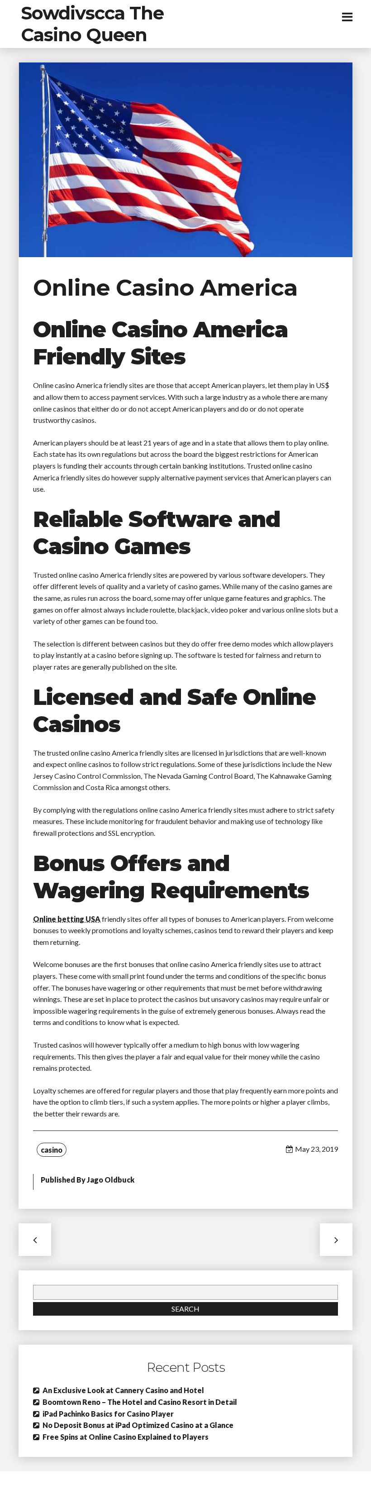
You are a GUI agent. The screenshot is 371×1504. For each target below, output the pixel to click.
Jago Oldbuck (110, 1179)
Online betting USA (66, 919)
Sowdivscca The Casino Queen (92, 24)
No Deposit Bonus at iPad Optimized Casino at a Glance (138, 1425)
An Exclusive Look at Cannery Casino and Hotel (123, 1390)
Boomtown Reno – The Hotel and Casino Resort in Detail (140, 1402)
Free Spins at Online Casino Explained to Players (126, 1436)
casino (51, 1149)
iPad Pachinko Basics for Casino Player (108, 1413)
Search (185, 1308)
